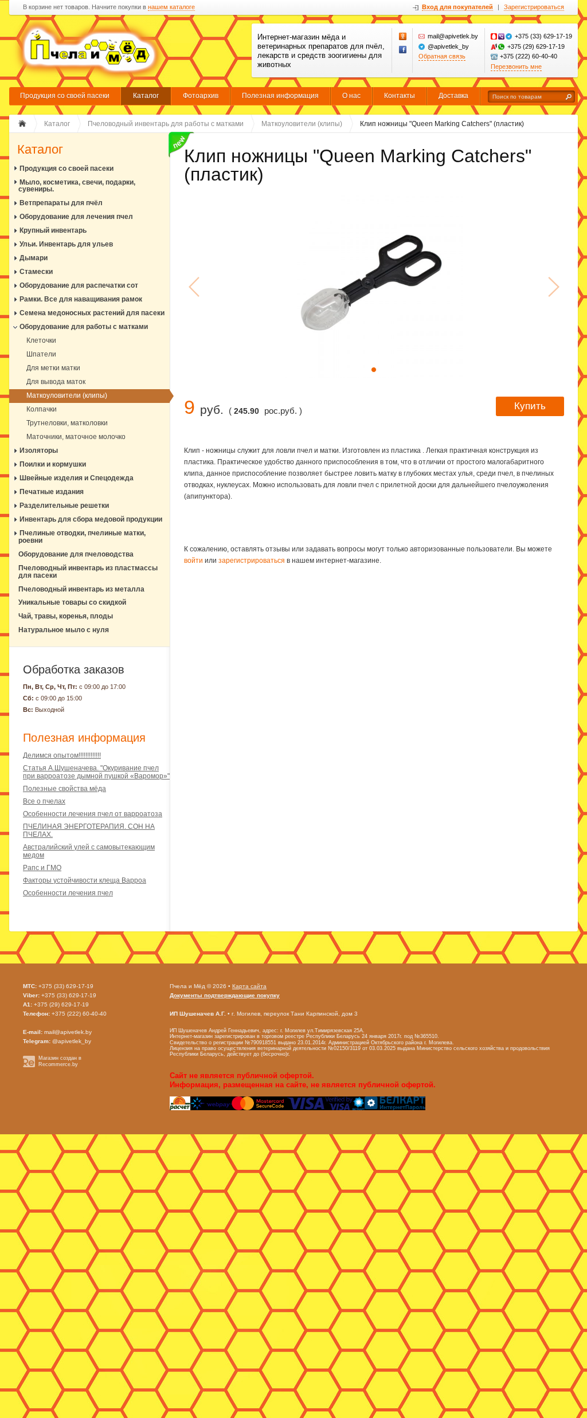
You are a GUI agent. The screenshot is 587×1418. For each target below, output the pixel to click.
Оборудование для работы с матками (83, 327)
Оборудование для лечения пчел (76, 217)
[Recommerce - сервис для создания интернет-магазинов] (29, 1065)
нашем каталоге (171, 7)
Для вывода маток (55, 382)
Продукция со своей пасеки (64, 96)
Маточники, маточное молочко (76, 437)
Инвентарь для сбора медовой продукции (90, 519)
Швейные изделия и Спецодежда (76, 478)
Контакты (399, 96)
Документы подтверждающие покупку (225, 995)
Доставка (453, 96)
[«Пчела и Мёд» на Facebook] (403, 50)
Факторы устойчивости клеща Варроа (84, 880)
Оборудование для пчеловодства (76, 554)
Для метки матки (53, 368)
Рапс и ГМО (42, 868)
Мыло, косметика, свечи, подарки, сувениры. (76, 186)
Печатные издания (51, 492)
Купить (530, 406)
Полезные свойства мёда (64, 789)
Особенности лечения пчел (68, 893)
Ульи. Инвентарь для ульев (66, 244)
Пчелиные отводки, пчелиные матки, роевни (82, 537)
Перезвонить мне (516, 66)
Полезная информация (280, 96)
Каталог (146, 96)
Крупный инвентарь (53, 230)
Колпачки (41, 409)
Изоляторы (38, 450)
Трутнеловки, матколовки (67, 423)
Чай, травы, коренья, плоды (65, 616)
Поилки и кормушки (52, 464)
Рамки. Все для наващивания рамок (80, 299)
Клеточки (41, 340)
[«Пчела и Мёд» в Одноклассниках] (403, 37)
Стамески (36, 272)
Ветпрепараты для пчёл (61, 203)
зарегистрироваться (251, 561)
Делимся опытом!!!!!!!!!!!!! (62, 755)
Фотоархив (200, 96)
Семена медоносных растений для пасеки (92, 313)
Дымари (33, 258)
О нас (351, 96)
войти (193, 561)
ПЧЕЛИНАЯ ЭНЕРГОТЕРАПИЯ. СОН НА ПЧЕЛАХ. (89, 830)
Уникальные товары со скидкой (72, 602)
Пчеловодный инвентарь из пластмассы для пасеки (88, 571)
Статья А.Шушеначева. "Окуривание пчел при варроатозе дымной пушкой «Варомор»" (96, 772)
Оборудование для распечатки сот (78, 285)
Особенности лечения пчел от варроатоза (92, 814)
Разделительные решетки (64, 506)
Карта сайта (249, 986)
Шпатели (41, 354)
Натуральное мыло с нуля (63, 630)
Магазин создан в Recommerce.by (59, 1061)
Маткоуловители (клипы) (66, 395)
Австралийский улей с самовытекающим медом (89, 851)
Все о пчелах (44, 801)
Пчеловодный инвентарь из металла (81, 589)
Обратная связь (441, 56)
